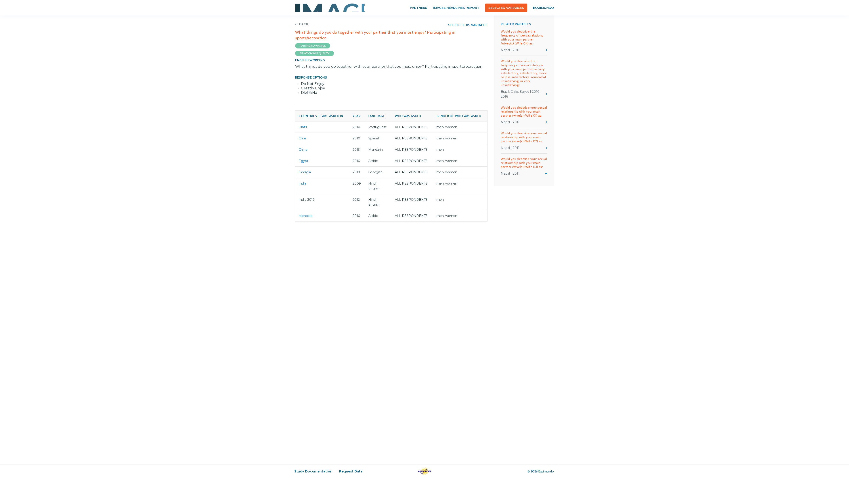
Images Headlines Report (456, 8)
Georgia (305, 172)
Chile (302, 138)
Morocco (305, 216)
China (303, 150)
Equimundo (543, 8)
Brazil (303, 127)
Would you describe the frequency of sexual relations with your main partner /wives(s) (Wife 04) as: (522, 37)
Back (303, 24)
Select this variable (468, 25)
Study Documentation (313, 471)
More (546, 50)
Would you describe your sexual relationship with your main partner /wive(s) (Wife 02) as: (524, 137)
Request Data (351, 471)
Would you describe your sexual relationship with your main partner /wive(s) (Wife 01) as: (524, 112)
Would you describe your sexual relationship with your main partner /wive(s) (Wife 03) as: (524, 163)
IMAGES (330, 7)
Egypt (303, 161)
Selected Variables (506, 8)
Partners (418, 8)
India (302, 183)
